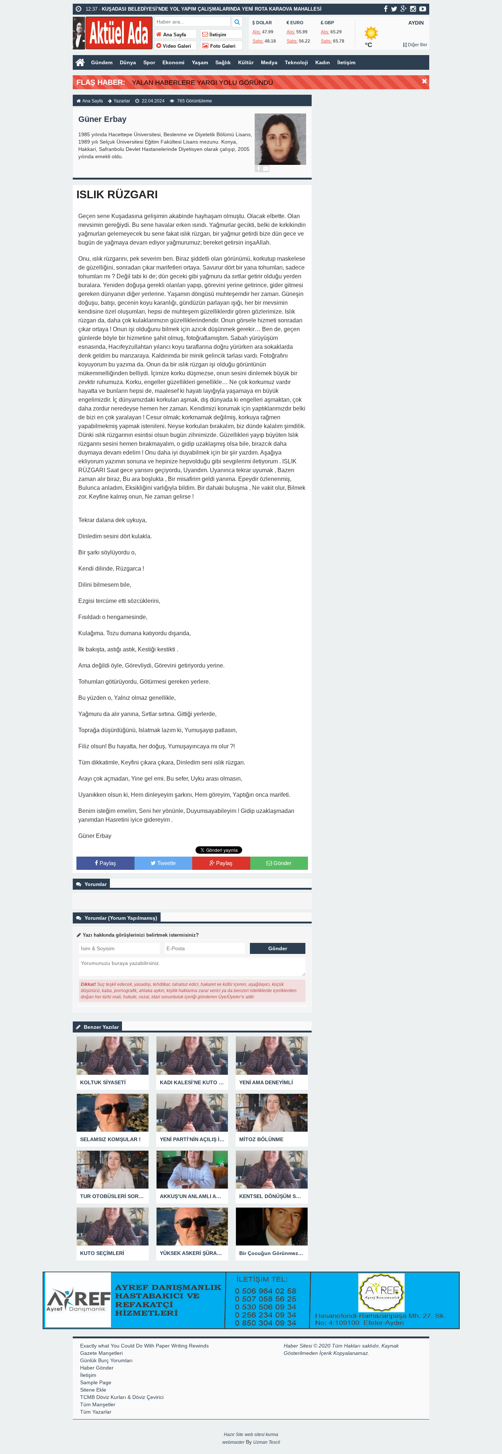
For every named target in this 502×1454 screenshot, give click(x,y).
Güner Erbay (102, 119)
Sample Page (95, 1382)
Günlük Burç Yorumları (106, 1360)
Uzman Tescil (266, 1442)
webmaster (233, 1442)
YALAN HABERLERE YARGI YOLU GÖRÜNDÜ (202, 82)
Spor (149, 62)
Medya (269, 62)
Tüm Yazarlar (95, 1412)
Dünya (128, 62)
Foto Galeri (222, 46)
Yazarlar (122, 101)
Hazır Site (233, 1434)
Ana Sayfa (174, 34)
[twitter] (394, 9)
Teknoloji (296, 62)
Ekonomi (173, 62)
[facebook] (386, 9)
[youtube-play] (422, 9)
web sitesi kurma (261, 1434)
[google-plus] (404, 9)
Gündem (101, 62)
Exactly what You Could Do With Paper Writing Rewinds (144, 1346)
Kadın (322, 62)
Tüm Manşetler (97, 1404)
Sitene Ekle (93, 1390)
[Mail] (265, 168)
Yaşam (200, 62)
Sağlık (223, 62)
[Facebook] (258, 168)
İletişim (217, 34)
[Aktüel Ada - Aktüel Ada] (113, 32)
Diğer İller (417, 44)
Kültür (246, 62)
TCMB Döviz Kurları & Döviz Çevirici (122, 1397)
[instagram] (413, 9)
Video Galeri (176, 46)
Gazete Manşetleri (101, 1353)
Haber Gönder (97, 1368)
